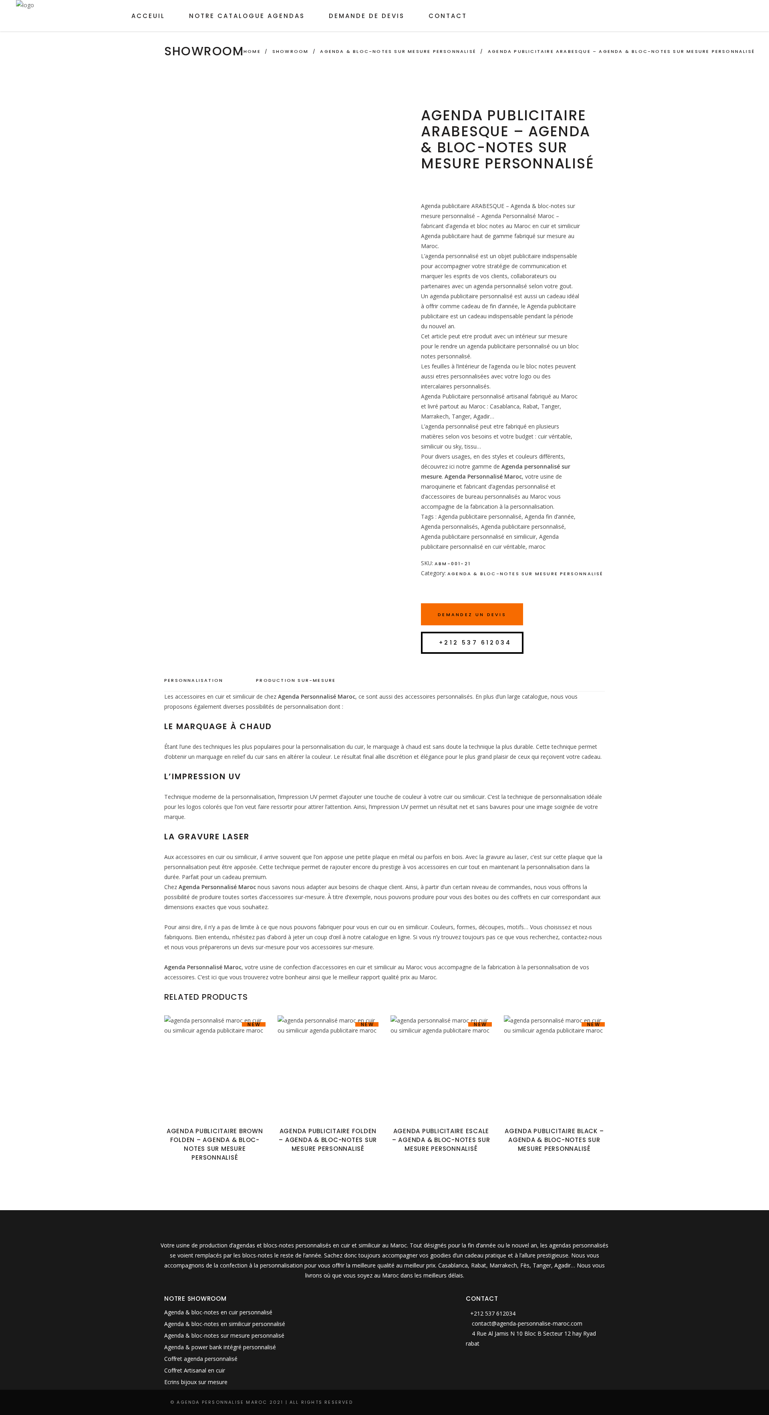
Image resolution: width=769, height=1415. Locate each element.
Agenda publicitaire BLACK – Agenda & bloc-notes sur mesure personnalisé (554, 1140)
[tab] (201, 680)
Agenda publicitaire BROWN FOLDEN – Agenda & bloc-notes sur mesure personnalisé (215, 1144)
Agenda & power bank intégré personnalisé (220, 1347)
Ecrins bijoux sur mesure (195, 1382)
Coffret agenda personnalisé (201, 1358)
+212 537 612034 (475, 643)
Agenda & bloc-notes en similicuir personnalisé (224, 1324)
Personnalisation (193, 680)
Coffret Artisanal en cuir (194, 1370)
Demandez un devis (472, 614)
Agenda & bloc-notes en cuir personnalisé (218, 1312)
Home (252, 51)
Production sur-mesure (296, 680)
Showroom (290, 51)
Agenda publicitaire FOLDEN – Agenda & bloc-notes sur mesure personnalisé (328, 1140)
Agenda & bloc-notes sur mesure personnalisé (398, 51)
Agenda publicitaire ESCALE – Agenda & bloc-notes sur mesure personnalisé (441, 1140)
